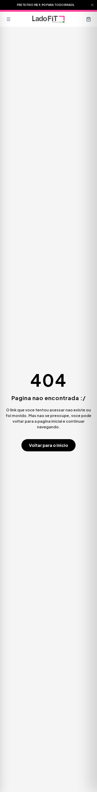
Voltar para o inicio (48, 445)
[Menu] (8, 19)
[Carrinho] (88, 19)
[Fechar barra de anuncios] (92, 5)
